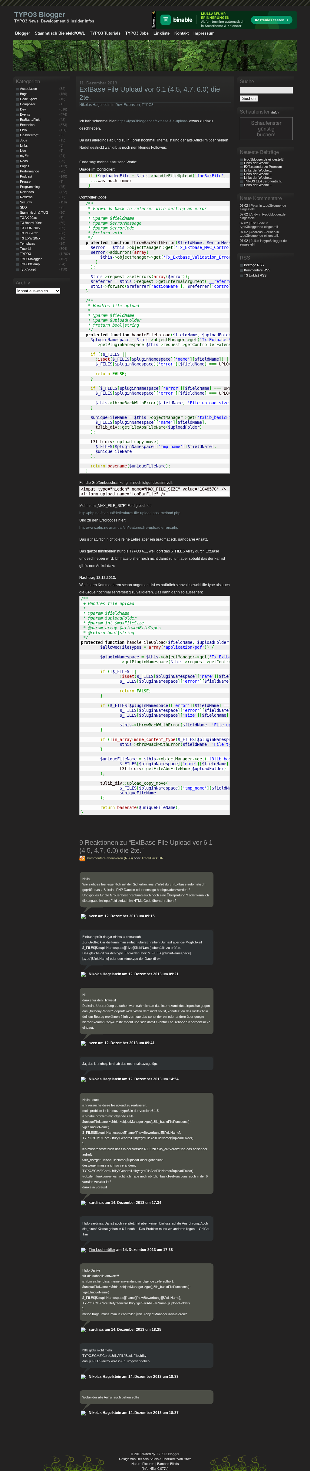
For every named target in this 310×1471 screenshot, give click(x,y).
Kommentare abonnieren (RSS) (110, 858)
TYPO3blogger (31, 259)
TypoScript (28, 269)
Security (26, 202)
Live (23, 150)
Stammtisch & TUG (34, 212)
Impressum (204, 33)
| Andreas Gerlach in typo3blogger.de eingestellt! (259, 233)
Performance (29, 171)
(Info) (275, 112)
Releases (27, 192)
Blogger (22, 33)
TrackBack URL (153, 858)
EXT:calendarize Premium (263, 166)
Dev (118, 105)
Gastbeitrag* (29, 135)
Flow (23, 130)
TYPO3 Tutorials (105, 33)
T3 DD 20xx (29, 233)
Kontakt (181, 33)
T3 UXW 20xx (30, 238)
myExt (24, 156)
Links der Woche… (258, 163)
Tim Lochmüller (102, 1250)
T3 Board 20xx (31, 223)
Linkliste (161, 33)
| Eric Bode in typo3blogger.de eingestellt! (259, 225)
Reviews (26, 197)
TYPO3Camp (30, 264)
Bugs (24, 94)
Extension (132, 105)
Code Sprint (28, 99)
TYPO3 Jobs (137, 33)
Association (28, 88)
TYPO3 (147, 105)
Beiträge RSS (254, 265)
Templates (27, 243)
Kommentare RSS (257, 270)
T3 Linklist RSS (255, 275)
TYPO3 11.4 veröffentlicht (263, 181)
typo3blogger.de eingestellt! (264, 159)
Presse (25, 181)
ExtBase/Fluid (30, 119)
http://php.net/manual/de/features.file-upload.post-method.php (129, 513)
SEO (23, 207)
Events (25, 114)
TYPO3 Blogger (39, 15)
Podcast (26, 176)
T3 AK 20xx (28, 217)
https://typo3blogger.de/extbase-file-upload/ (152, 121)
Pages (24, 166)
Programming (30, 187)
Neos (24, 161)
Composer (27, 104)
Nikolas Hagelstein (94, 105)
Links (24, 145)
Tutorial (25, 248)
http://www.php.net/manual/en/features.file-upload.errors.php (128, 527)
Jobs (23, 140)
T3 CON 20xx (30, 228)
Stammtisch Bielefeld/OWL (60, 33)
